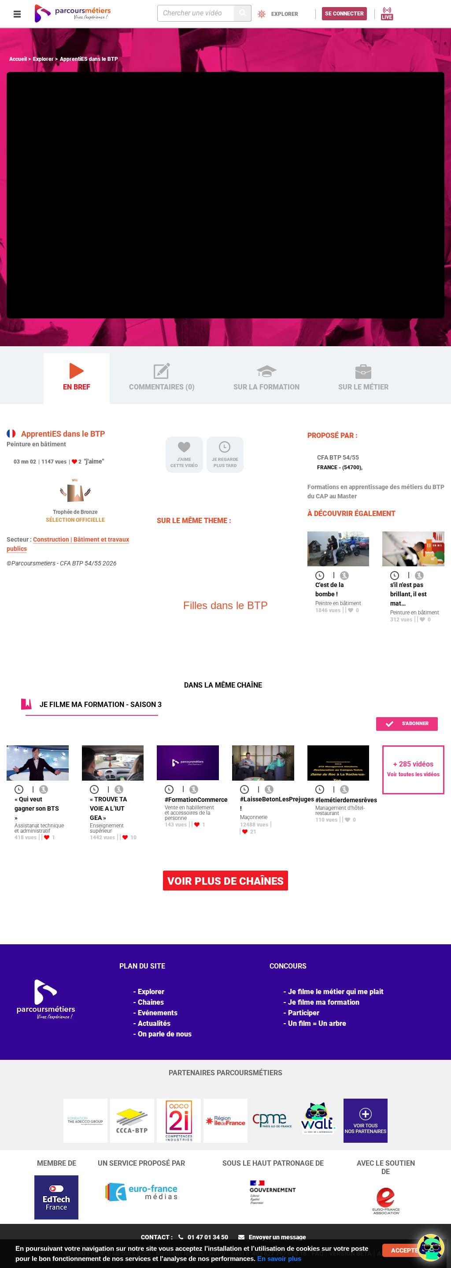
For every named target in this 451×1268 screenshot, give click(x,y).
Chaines (151, 1002)
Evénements (157, 1013)
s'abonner (415, 723)
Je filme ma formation (323, 1002)
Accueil (18, 59)
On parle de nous (165, 1034)
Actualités (154, 1023)
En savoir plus (279, 1258)
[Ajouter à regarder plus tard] (322, 575)
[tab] (77, 378)
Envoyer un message (277, 1237)
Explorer (43, 59)
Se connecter (344, 14)
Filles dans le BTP (225, 605)
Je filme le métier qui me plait (336, 991)
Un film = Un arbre (317, 1023)
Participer (303, 1013)
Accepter (406, 1250)
